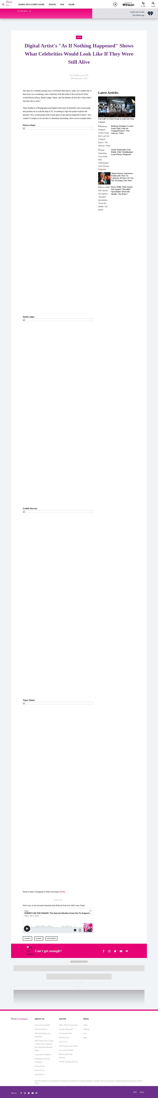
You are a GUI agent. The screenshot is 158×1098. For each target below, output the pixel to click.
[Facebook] (103, 950)
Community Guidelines (43, 1055)
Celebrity (27, 938)
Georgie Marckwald (66, 1029)
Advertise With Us (41, 1029)
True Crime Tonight (66, 1050)
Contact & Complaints (42, 1025)
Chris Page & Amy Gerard (68, 1046)
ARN (135, 1092)
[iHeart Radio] (126, 950)
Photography (51, 938)
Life (84, 1033)
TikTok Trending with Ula (68, 1062)
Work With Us (40, 1074)
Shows (52, 4)
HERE (62, 892)
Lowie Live (63, 1042)
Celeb (71, 4)
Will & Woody (64, 1038)
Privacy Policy (40, 1066)
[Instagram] (109, 950)
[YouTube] (120, 950)
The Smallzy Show (65, 1033)
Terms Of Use (39, 1070)
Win (62, 4)
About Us (39, 1018)
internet (39, 938)
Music (85, 1038)
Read (86, 1018)
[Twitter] (115, 950)
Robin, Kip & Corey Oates (31, 4)
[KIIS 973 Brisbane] (10, 4)
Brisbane (86, 1029)
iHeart (142, 1092)
